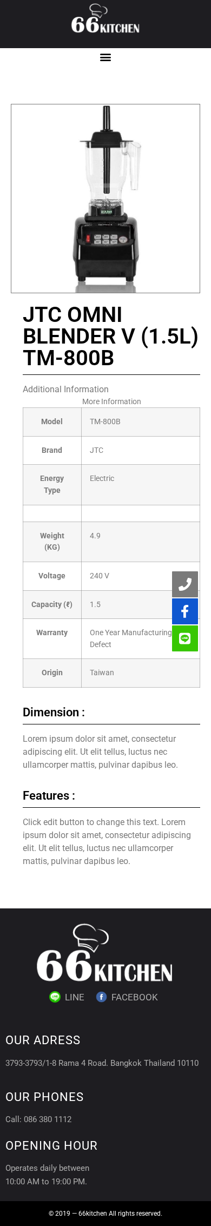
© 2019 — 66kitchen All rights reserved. (105, 1213)
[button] (106, 57)
